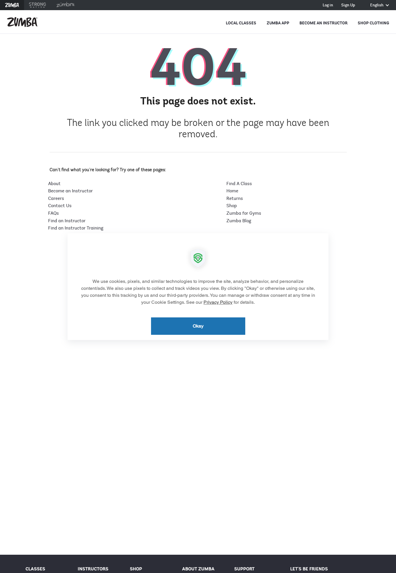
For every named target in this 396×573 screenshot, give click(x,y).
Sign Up (348, 5)
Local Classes (241, 23)
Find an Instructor (67, 220)
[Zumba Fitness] (22, 22)
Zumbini (65, 5)
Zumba (12, 5)
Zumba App (278, 23)
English (377, 5)
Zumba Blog (238, 220)
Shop (231, 205)
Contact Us (60, 205)
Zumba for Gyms (243, 213)
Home (232, 190)
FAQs (53, 213)
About (54, 183)
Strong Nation (37, 5)
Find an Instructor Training (75, 228)
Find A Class (239, 183)
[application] (198, 286)
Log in (328, 5)
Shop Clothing (373, 23)
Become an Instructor (323, 23)
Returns (234, 198)
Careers (56, 198)
